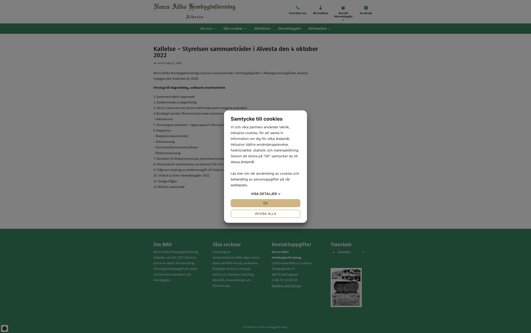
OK (265, 203)
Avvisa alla (265, 214)
